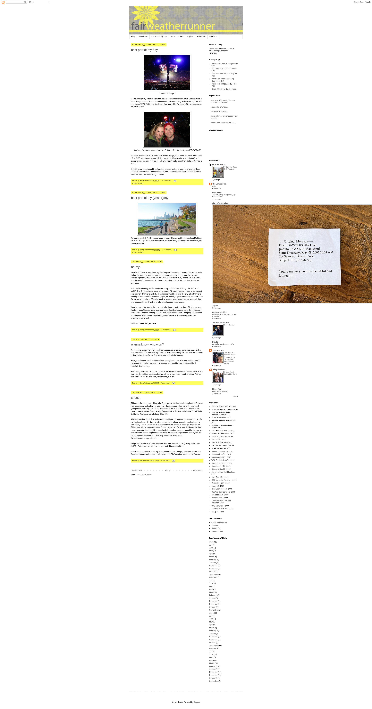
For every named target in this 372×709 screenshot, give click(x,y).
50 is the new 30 (219, 165)
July (210, 545)
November (213, 569)
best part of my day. (144, 50)
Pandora (214, 525)
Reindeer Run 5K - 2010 (221, 454)
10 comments (166, 180)
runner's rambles (219, 312)
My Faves (213, 37)
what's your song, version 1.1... (223, 123)
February (212, 560)
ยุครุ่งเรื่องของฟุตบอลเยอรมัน (223, 344)
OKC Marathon (217, 506)
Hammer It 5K (216, 498)
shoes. (135, 398)
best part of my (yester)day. (150, 198)
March (211, 557)
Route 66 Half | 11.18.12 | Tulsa (223, 89)
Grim (214, 186)
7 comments (165, 383)
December (213, 566)
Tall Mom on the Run (220, 323)
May (211, 551)
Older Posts (197, 470)
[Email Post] (174, 180)
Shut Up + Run (218, 350)
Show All (235, 396)
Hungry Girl (215, 528)
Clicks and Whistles (219, 522)
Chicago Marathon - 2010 (221, 463)
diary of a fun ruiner (220, 203)
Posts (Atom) (147, 475)
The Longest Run (219, 184)
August (212, 542)
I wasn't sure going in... (220, 391)
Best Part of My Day (159, 37)
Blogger (197, 702)
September (213, 575)
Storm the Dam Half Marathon (223, 472)
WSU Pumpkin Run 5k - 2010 (223, 460)
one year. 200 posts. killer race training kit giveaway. (223, 101)
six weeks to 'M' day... (219, 107)
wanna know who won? (147, 344)
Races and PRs (177, 37)
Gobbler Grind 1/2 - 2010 (221, 457)
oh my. (135, 267)
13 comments (165, 330)
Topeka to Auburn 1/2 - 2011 (222, 451)
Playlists (190, 37)
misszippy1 (217, 192)
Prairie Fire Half (217, 84)
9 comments (165, 460)
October (212, 572)
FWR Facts (201, 37)
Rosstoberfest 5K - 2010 (220, 466)
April (211, 554)
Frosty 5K (215, 486)
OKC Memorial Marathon (221, 480)
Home (167, 470)
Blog (133, 37)
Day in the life (229, 325)
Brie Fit (215, 342)
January (212, 563)
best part (141, 183)
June (211, 548)
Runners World (217, 531)
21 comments (166, 250)
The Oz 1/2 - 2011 (218, 440)
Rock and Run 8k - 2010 (221, 469)
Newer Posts (137, 470)
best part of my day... (219, 111)
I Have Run (216, 389)
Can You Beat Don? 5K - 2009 (223, 492)
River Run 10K (217, 477)
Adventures (143, 37)
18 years (215, 306)
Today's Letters (218, 370)
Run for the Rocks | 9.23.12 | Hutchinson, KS (222, 80)
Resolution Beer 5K (219, 489)
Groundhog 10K (217, 483)
